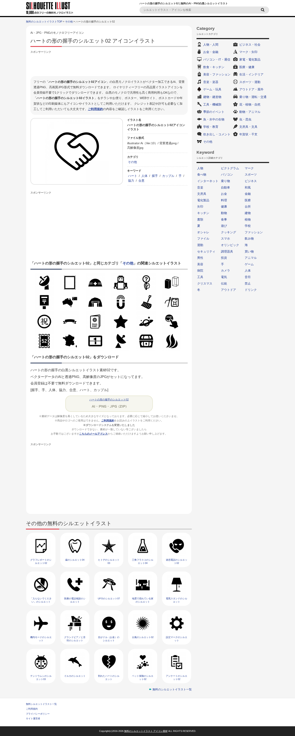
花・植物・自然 (249, 104)
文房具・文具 (248, 126)
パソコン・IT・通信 (216, 59)
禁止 (248, 283)
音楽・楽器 (210, 82)
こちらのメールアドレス (93, 433)
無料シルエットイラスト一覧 (41, 704)
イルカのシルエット (75, 676)
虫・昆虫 (245, 119)
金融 (248, 193)
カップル (168, 176)
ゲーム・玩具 (212, 89)
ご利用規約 (95, 109)
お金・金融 (210, 52)
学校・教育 (210, 126)
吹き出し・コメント (216, 134)
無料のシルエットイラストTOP (44, 21)
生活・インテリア (251, 74)
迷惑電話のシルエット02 (176, 561)
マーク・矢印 (248, 52)
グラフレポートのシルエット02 (41, 561)
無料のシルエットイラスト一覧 (172, 689)
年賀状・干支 (248, 134)
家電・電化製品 (249, 59)
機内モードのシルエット (41, 639)
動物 (224, 213)
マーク (249, 168)
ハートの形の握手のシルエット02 (109, 399)
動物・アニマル (249, 112)
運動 (200, 245)
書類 (200, 219)
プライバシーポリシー (38, 713)
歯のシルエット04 (74, 559)
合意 (141, 180)
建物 (248, 213)
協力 (131, 180)
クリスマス (204, 283)
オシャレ (203, 232)
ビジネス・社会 (249, 44)
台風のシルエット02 (143, 637)
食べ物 (201, 174)
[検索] (263, 10)
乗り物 (225, 181)
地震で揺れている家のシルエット (142, 600)
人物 (200, 168)
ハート (132, 176)
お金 (224, 193)
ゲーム (249, 264)
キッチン (203, 213)
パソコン (227, 174)
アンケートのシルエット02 (176, 677)
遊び (224, 225)
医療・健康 (246, 67)
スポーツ (251, 174)
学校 (248, 225)
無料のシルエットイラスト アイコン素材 (146, 731)
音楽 (200, 187)
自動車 (225, 187)
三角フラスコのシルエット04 (142, 561)
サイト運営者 (33, 718)
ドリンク (251, 289)
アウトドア (228, 289)
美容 (200, 264)
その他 (69, 21)
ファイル (203, 238)
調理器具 (227, 251)
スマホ (225, 238)
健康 (224, 206)
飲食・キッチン (213, 67)
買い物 (249, 251)
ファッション (254, 232)
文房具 (201, 193)
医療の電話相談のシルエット (75, 600)
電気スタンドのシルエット (176, 600)
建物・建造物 (212, 97)
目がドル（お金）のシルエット (108, 639)
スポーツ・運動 (249, 82)
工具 (200, 277)
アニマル (251, 257)
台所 (248, 206)
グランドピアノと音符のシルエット (75, 639)
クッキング (228, 232)
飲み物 (249, 238)
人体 (144, 176)
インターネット (207, 181)
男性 (200, 257)
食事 (224, 219)
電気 (224, 277)
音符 (248, 277)
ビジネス (251, 181)
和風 (248, 187)
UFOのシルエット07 (109, 598)
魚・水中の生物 (213, 119)
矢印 (200, 206)
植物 (248, 219)
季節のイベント (213, 112)
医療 (248, 200)
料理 (224, 200)
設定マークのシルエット (176, 639)
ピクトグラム (230, 168)
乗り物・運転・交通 (252, 97)
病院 (200, 270)
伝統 (224, 283)
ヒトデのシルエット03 (108, 561)
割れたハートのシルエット (108, 677)
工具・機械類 (212, 104)
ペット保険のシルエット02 (142, 677)
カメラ (225, 270)
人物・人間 (210, 44)
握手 (155, 176)
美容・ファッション (216, 74)
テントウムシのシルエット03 (41, 677)
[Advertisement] (109, 64)
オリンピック (230, 245)
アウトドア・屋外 (251, 89)
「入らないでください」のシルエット (41, 600)
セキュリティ (206, 251)
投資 (224, 257)
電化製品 (203, 200)
